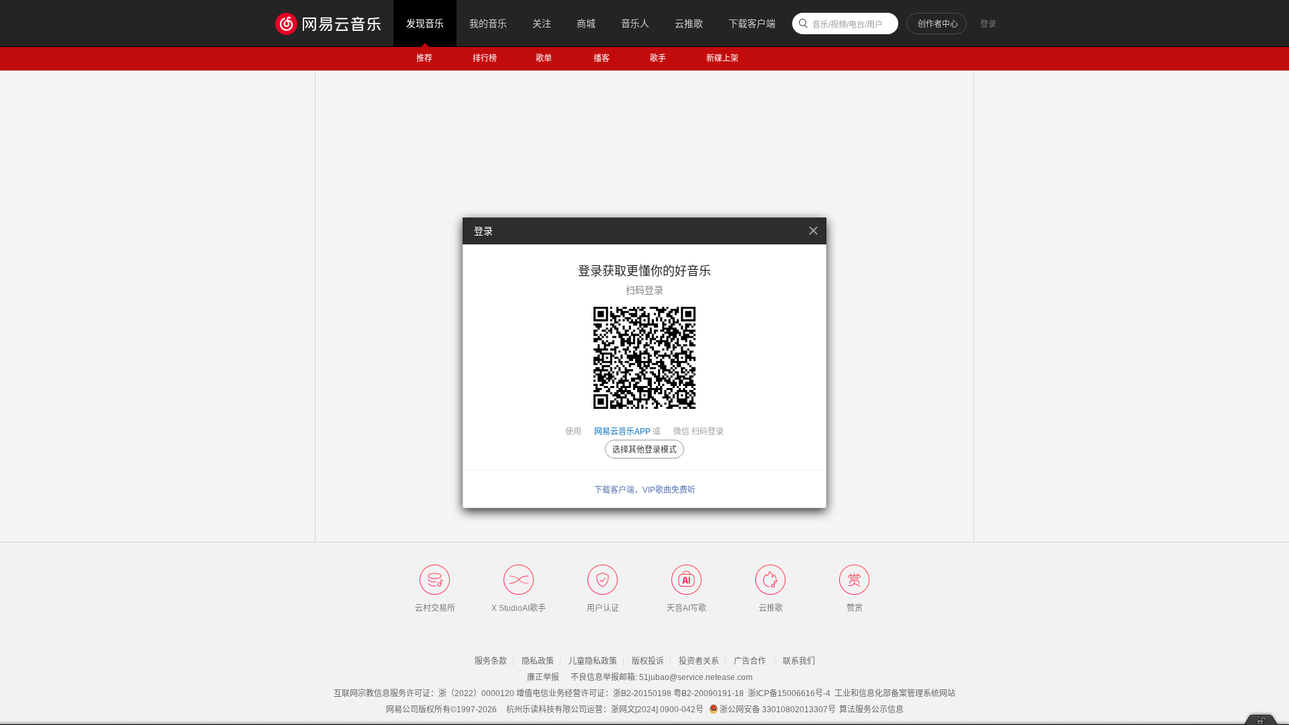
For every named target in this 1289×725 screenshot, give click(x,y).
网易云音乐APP (622, 431)
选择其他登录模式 (644, 449)
